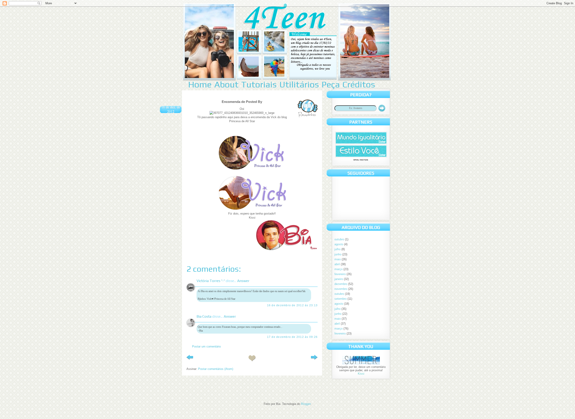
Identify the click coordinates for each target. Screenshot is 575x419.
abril (337, 264)
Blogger (306, 404)
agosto (338, 244)
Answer (243, 281)
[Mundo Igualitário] (361, 143)
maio (337, 259)
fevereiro (340, 274)
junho (337, 254)
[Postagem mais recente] (189, 358)
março (338, 269)
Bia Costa (204, 316)
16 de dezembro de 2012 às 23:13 (292, 305)
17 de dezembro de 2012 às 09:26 (292, 337)
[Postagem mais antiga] (314, 358)
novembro (340, 289)
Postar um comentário (206, 346)
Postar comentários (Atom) (215, 369)
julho (337, 249)
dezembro (340, 284)
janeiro (338, 279)
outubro (339, 239)
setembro (340, 298)
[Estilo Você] (361, 156)
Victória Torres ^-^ (211, 281)
